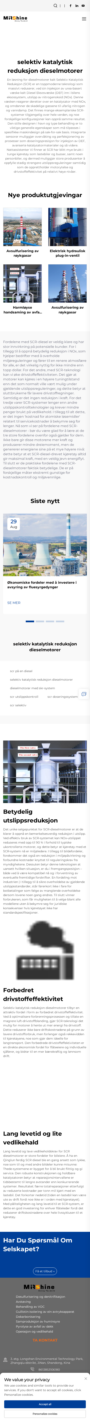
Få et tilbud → (45, 1271)
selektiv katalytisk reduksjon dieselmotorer (41, 679)
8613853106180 (49, 1370)
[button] (30, 621)
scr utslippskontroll (24, 697)
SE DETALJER (22, 227)
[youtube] (83, 5)
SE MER (14, 603)
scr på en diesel (21, 671)
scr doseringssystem (63, 697)
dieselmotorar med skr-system (32, 688)
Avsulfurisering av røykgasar (22, 253)
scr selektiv (18, 705)
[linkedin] (76, 5)
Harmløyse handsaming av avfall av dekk (23, 310)
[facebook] (70, 5)
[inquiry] (84, 694)
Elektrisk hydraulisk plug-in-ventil (67, 253)
